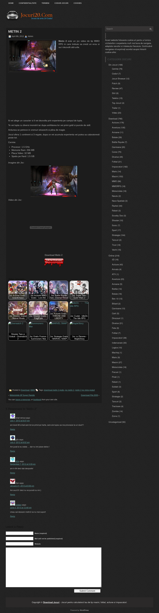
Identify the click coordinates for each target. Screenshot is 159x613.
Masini (115, 176)
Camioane (116, 147)
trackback (37, 399)
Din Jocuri (113, 64)
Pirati (114, 376)
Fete (114, 327)
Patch (114, 83)
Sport (114, 230)
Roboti (115, 210)
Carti (114, 313)
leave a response (23, 399)
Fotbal (115, 161)
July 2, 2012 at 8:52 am (20, 442)
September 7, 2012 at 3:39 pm (23, 464)
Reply (12, 429)
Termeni (45, 3)
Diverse (115, 156)
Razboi (115, 205)
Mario (114, 171)
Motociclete (117, 190)
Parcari (115, 372)
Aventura (116, 127)
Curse (114, 151)
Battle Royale (118, 142)
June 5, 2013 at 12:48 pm (21, 507)
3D (113, 259)
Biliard (115, 303)
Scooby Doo (117, 215)
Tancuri (115, 239)
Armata (115, 269)
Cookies (78, 3)
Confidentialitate (27, 3)
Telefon (115, 98)
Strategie (116, 235)
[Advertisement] (54, 96)
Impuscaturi (117, 166)
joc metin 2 (69, 390)
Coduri (115, 73)
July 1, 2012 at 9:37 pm (20, 420)
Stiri (114, 93)
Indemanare (117, 342)
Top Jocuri (116, 102)
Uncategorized (115, 421)
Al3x (17, 461)
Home (11, 3)
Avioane (115, 132)
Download (25, 390)
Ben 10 (115, 298)
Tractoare (116, 406)
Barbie (115, 288)
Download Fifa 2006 (89, 395)
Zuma (114, 416)
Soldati (115, 386)
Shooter (115, 220)
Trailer (114, 107)
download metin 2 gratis (54, 390)
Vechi (114, 249)
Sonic (114, 225)
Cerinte (115, 68)
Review (115, 88)
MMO (32, 390)
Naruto (115, 195)
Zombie (115, 411)
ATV (114, 274)
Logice (115, 347)
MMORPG (116, 186)
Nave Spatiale (118, 200)
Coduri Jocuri (61, 3)
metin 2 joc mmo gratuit (85, 390)
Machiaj (115, 352)
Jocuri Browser (118, 78)
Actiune (115, 122)
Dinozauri (116, 318)
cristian (19, 504)
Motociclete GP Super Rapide (22, 395)
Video (114, 112)
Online (111, 255)
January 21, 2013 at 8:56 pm (22, 485)
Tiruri (114, 244)
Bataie (115, 137)
